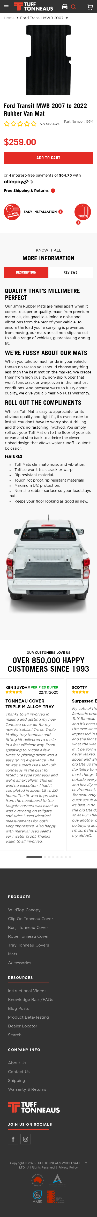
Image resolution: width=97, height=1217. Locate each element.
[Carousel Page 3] (49, 857)
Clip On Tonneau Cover (30, 919)
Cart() (88, 6)
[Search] (73, 6)
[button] (20, 125)
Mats (12, 954)
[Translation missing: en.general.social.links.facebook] (13, 1139)
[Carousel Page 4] (53, 857)
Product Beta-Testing (28, 1017)
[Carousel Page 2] (45, 857)
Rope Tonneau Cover (28, 936)
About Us (17, 1063)
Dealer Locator (22, 1026)
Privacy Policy (68, 1167)
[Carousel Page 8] (70, 857)
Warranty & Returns (27, 1089)
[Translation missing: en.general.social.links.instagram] (25, 1139)
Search (14, 1035)
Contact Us (18, 1072)
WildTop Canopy (24, 910)
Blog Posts (18, 1009)
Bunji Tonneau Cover (28, 928)
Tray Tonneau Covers (28, 945)
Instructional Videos (27, 991)
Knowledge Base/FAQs (30, 1000)
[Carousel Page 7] (66, 857)
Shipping (16, 1081)
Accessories (19, 963)
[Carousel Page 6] (62, 857)
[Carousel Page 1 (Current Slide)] (34, 857)
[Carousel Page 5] (57, 857)
